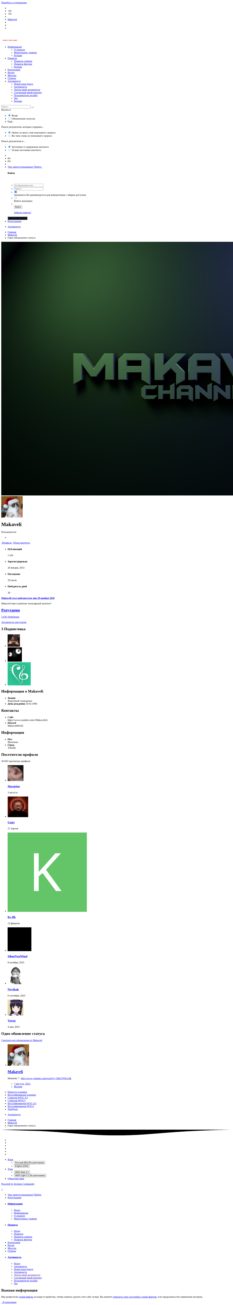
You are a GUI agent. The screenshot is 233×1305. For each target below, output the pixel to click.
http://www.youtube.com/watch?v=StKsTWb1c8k (46, 1078)
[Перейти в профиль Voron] (15, 1014)
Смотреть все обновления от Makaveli (21, 1040)
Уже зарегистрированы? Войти (25, 167)
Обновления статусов (23, 118)
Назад (17, 1210)
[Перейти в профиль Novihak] (16, 983)
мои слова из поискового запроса (32, 135)
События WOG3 (16, 1100)
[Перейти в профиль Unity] (18, 816)
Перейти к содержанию (14, 2)
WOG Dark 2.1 (22, 1172)
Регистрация (14, 221)
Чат (16, 98)
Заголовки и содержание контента (30, 147)
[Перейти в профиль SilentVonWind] (19, 950)
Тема (10, 1169)
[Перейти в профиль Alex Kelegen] (14, 645)
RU (10, 11)
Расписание (14, 69)
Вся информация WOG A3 (22, 1103)
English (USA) (21, 1166)
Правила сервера (23, 61)
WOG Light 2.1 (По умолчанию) (30, 1175)
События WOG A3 (18, 1097)
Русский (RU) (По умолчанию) (29, 1163)
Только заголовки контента (26, 150)
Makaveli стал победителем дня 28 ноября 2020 (28, 598)
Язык (10, 1159)
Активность (14, 81)
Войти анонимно (23, 201)
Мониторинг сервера (25, 52)
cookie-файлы (26, 1296)
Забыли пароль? (22, 212)
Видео (11, 72)
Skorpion (14, 786)
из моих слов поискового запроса (33, 132)
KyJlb (12, 917)
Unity (11, 822)
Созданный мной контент (28, 92)
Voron (12, 1020)
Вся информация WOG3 (21, 1106)
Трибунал (13, 1109)
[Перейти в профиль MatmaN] (15, 660)
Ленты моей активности (27, 89)
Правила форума (23, 64)
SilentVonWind (17, 956)
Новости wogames (17, 1092)
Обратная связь (16, 1178)
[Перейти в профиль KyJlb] (47, 911)
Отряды (12, 78)
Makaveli (15, 1072)
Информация (15, 47)
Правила (12, 58)
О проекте (19, 49)
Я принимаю (8, 1302)
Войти (18, 207)
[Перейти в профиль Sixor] (19, 684)
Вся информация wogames (22, 1094)
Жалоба (18, 1086)
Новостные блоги (23, 84)
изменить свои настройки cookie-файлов (135, 1296)
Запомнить (20, 195)
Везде (15, 115)
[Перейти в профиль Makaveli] (18, 1065)
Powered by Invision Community (18, 1184)
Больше (18, 55)
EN (10, 14)
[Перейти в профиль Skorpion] (15, 780)
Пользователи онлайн (26, 95)
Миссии (12, 75)
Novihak (13, 989)
